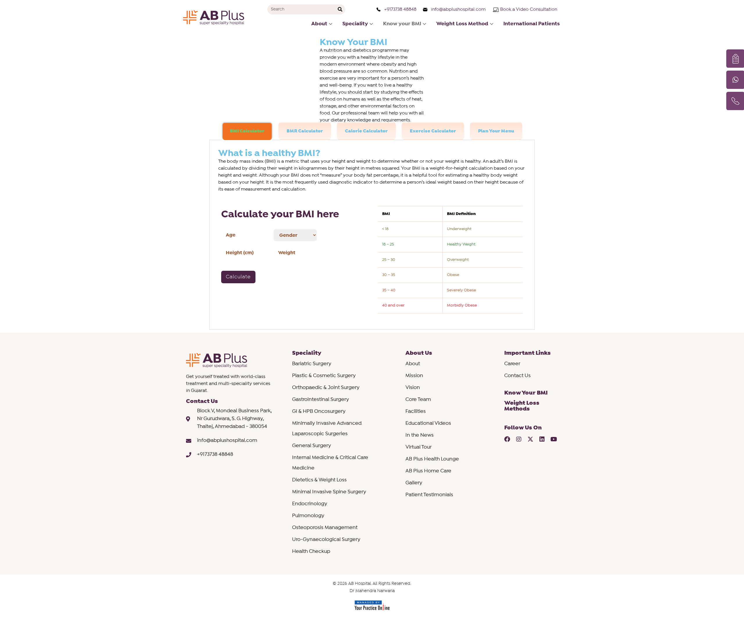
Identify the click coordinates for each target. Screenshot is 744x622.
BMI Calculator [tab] (247, 131)
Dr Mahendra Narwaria (372, 591)
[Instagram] (519, 439)
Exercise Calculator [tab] (433, 131)
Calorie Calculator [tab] (366, 131)
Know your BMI (402, 23)
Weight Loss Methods (521, 406)
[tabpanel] (372, 235)
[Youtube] (553, 439)
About (319, 23)
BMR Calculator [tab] (305, 131)
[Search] (340, 9)
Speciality (355, 23)
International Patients (531, 23)
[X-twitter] (530, 439)
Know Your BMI (526, 393)
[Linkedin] (542, 439)
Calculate (238, 277)
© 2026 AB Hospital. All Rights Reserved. (372, 584)
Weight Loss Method (462, 23)
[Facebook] (507, 439)
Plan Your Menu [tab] (496, 131)
